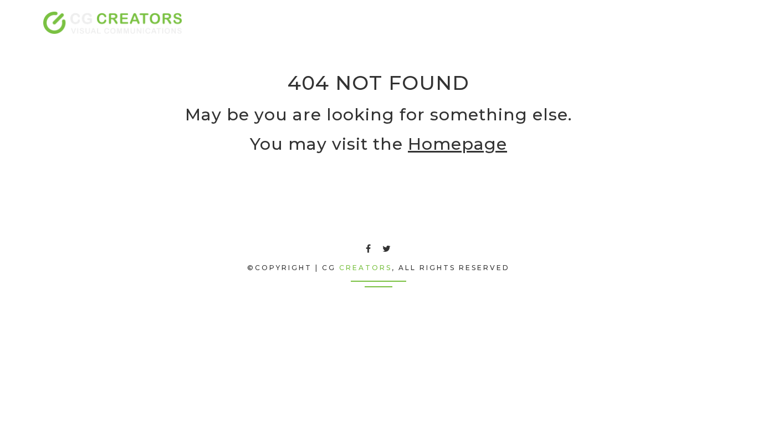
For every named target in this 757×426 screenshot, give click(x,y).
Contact (686, 22)
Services (590, 22)
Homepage (457, 144)
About (541, 22)
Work (638, 22)
